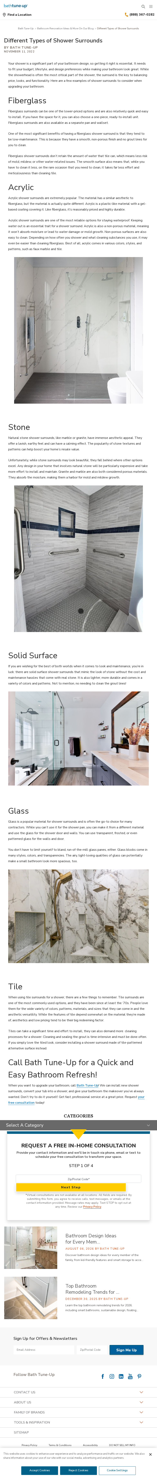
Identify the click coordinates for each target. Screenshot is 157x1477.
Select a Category (24, 1125)
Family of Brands (29, 1412)
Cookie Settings (117, 1470)
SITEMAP (21, 1432)
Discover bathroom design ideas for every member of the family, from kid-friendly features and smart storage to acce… (104, 1257)
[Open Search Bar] (143, 6)
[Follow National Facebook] (103, 1376)
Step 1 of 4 (81, 1165)
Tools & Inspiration (32, 1422)
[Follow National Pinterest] (139, 1376)
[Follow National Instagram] (112, 1376)
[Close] (150, 1454)
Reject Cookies (78, 1470)
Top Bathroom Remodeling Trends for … (92, 1289)
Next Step (71, 1187)
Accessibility (90, 1445)
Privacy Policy (92, 1207)
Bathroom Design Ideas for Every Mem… (90, 1238)
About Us (22, 1402)
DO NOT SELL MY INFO (122, 1445)
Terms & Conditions (60, 1445)
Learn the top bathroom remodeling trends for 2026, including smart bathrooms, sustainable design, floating (101, 1307)
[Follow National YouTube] (130, 1376)
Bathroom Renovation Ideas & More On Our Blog (65, 28)
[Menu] (151, 7)
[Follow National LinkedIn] (121, 1376)
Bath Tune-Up (26, 28)
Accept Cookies (39, 1470)
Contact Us (24, 1392)
